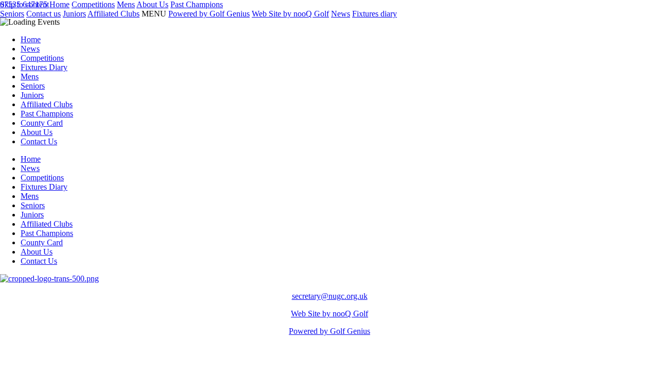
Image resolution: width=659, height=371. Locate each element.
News (30, 48)
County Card (42, 123)
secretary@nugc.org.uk (330, 296)
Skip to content (24, 4)
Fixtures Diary (44, 67)
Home (31, 39)
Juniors (32, 95)
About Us (37, 132)
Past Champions (47, 113)
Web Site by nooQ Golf (329, 313)
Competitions (42, 58)
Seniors (33, 85)
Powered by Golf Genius (329, 331)
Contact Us (39, 141)
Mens (30, 76)
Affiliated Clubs (47, 104)
